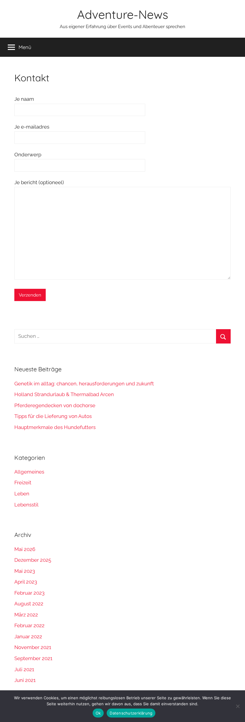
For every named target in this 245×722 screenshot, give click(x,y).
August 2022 (28, 604)
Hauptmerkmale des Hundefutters (55, 427)
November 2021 (32, 647)
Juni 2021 (25, 680)
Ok (98, 713)
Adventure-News (122, 14)
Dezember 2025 (32, 560)
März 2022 (26, 615)
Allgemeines (29, 472)
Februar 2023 (29, 593)
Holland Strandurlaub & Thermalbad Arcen (64, 394)
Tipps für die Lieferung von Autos (53, 416)
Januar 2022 (28, 636)
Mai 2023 (24, 571)
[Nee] (238, 706)
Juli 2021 (24, 669)
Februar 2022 (29, 625)
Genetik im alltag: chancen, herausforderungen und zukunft (84, 384)
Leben (21, 494)
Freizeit (22, 483)
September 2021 (33, 658)
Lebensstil (26, 505)
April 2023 (25, 582)
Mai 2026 (24, 549)
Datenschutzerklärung (131, 713)
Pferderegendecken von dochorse (54, 405)
